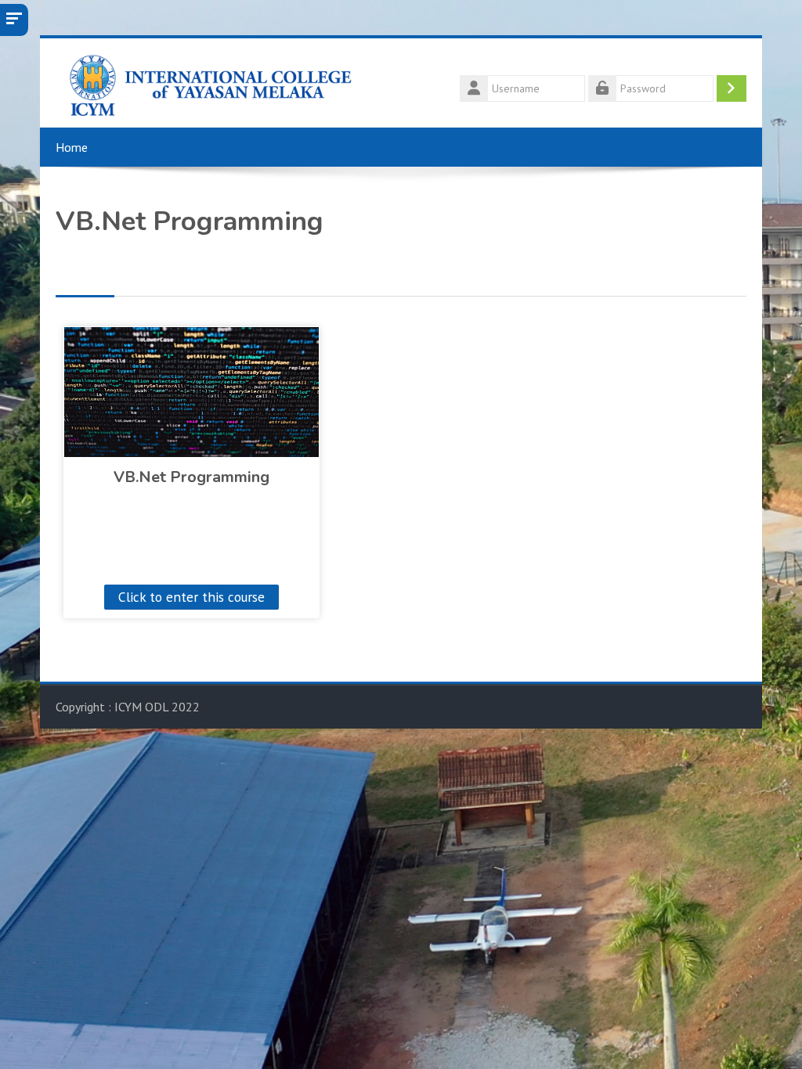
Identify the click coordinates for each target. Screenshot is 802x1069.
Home (72, 147)
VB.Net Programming (191, 477)
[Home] (205, 81)
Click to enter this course (191, 597)
